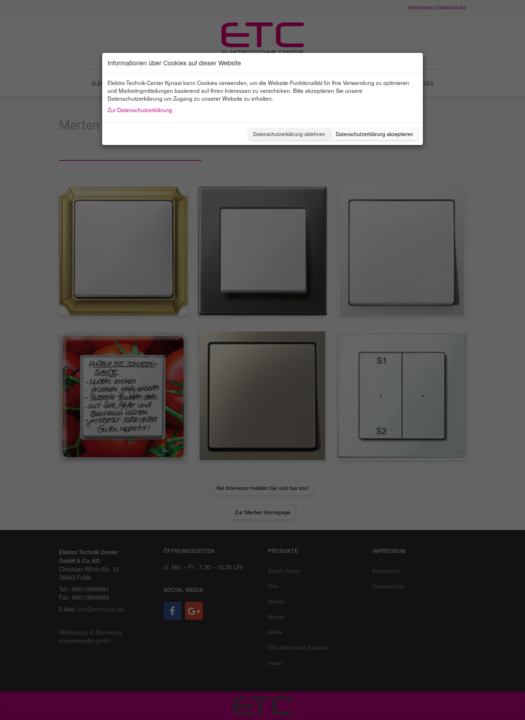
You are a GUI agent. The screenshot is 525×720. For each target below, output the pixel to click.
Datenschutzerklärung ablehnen (289, 134)
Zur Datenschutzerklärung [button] (140, 110)
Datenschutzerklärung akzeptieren (374, 134)
